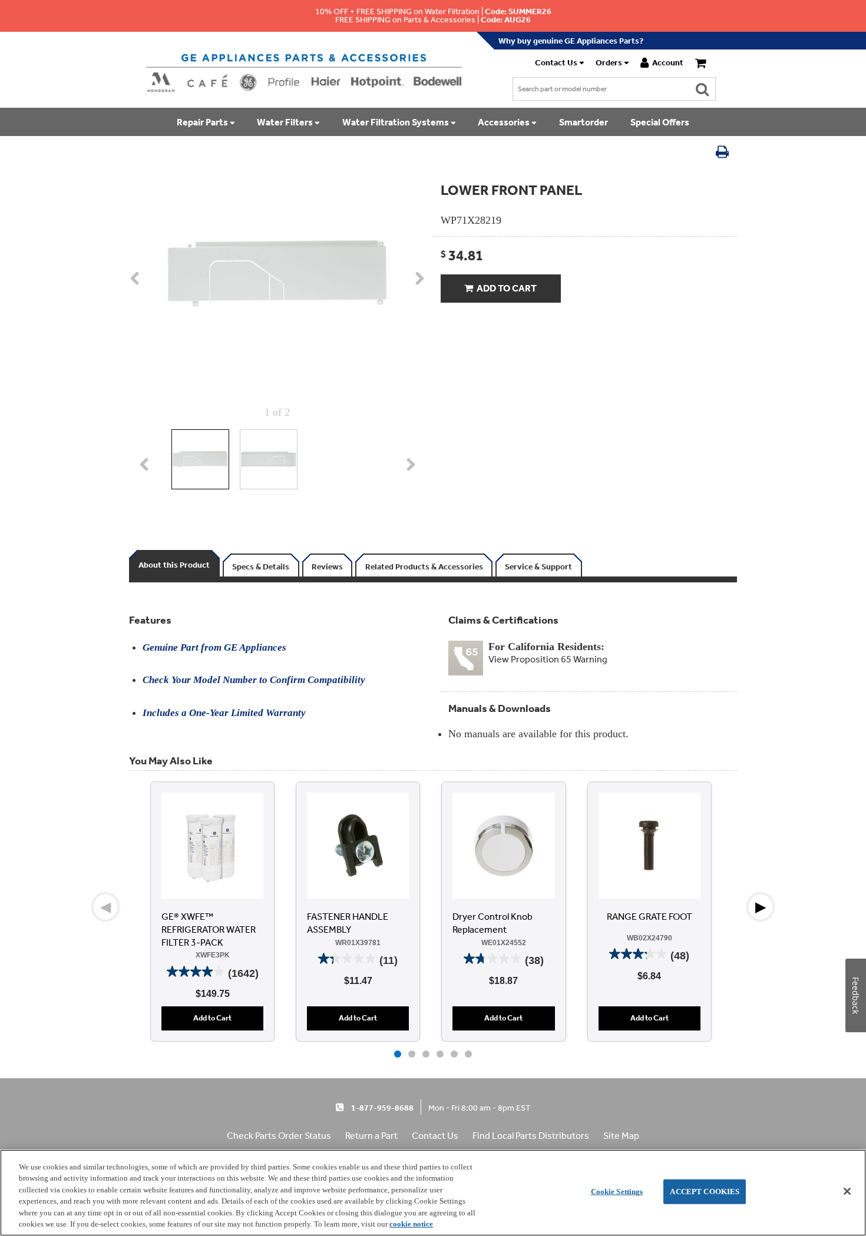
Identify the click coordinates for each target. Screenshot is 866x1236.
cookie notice (411, 1224)
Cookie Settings (617, 1191)
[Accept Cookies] (847, 1191)
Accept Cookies (704, 1191)
